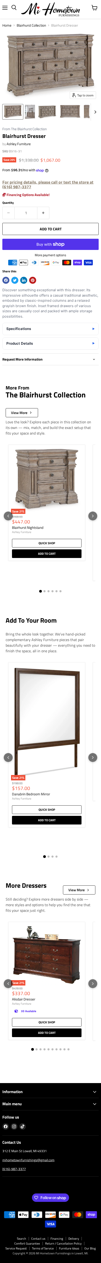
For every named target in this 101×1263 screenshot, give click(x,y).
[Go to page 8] (60, 1049)
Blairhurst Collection (31, 25)
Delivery (73, 1238)
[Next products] (92, 516)
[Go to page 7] (56, 1049)
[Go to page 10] (68, 1049)
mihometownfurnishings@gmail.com (28, 1160)
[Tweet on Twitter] (14, 280)
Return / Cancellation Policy (63, 1243)
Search (21, 1238)
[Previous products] (8, 516)
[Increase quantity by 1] (43, 213)
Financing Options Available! (28, 194)
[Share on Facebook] (5, 280)
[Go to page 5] (56, 591)
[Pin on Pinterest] (32, 280)
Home (7, 25)
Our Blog (90, 1248)
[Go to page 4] (52, 591)
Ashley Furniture (19, 144)
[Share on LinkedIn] (23, 280)
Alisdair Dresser (23, 999)
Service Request (16, 1248)
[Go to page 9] (64, 1049)
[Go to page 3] (48, 591)
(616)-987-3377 (14, 1168)
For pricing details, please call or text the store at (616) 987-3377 (47, 184)
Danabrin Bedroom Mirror (31, 794)
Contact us (38, 1238)
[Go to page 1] (40, 591)
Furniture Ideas (69, 1248)
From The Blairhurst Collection (24, 129)
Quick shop (47, 543)
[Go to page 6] (60, 591)
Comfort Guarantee (27, 1243)
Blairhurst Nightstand (27, 527)
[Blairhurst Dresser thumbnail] (13, 111)
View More (19, 412)
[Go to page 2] (44, 591)
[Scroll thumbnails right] (94, 112)
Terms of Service (43, 1248)
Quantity (8, 202)
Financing (56, 1238)
